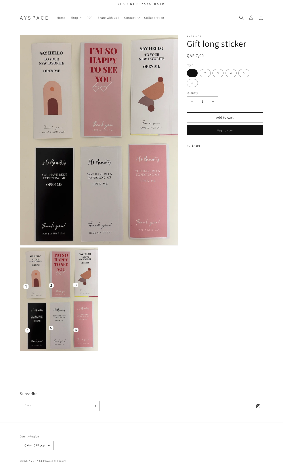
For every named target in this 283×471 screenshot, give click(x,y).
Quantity (192, 93)
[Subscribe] (94, 406)
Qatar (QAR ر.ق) (35, 445)
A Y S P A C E (36, 460)
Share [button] (196, 146)
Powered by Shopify (54, 460)
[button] (76, 17)
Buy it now (225, 130)
